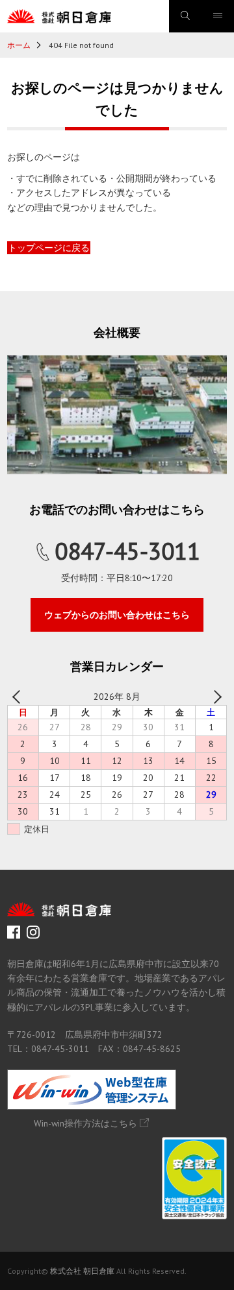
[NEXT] (214, 696)
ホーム (19, 45)
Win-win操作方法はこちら (85, 1123)
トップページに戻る (49, 248)
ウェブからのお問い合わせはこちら (117, 615)
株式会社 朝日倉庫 (82, 1271)
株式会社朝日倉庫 (59, 16)
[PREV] (19, 696)
